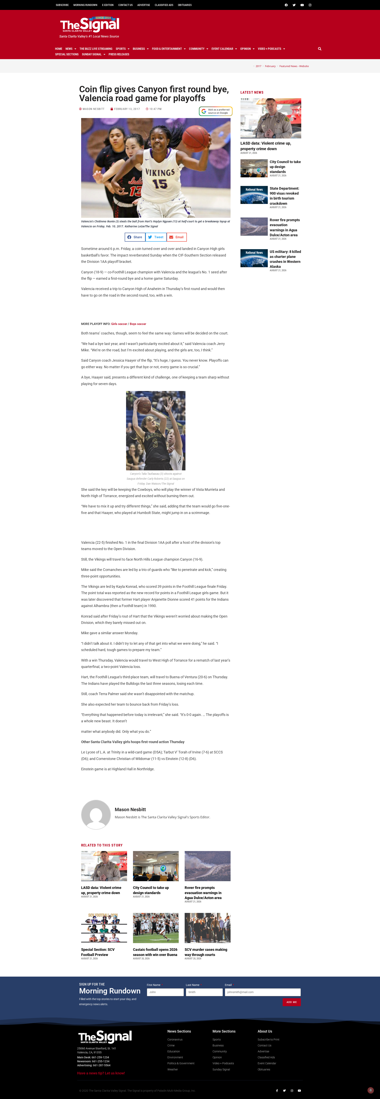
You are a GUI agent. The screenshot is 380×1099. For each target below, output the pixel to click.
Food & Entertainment (167, 49)
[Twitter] (294, 5)
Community (196, 49)
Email (228, 985)
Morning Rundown (85, 5)
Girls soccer (119, 324)
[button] (320, 49)
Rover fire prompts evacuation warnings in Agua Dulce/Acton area (203, 893)
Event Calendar (222, 49)
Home (58, 49)
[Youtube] (302, 5)
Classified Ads (164, 5)
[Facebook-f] (277, 1090)
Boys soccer (138, 324)
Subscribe (62, 5)
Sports (121, 49)
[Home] (251, 66)
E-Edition (108, 5)
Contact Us (125, 5)
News (69, 49)
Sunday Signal (92, 54)
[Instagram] (310, 5)
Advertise (143, 5)
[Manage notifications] (371, 1090)
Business (139, 49)
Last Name (193, 985)
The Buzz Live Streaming (96, 49)
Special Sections (67, 54)
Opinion (245, 49)
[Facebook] (286, 5)
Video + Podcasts (269, 49)
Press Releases (119, 54)
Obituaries (185, 5)
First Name (154, 985)
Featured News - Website (294, 66)
